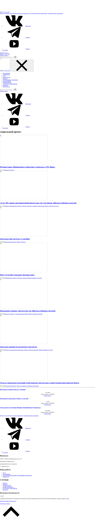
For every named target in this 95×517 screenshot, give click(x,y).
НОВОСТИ (6, 476)
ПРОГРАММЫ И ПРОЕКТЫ (10, 80)
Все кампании (6, 73)
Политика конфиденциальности (8, 501)
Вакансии (5, 85)
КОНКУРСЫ (6, 74)
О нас (4, 76)
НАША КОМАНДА (8, 487)
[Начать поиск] (15, 57)
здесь (67, 498)
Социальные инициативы (21, 314)
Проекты (5, 484)
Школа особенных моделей (52, 206)
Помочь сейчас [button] (4, 52)
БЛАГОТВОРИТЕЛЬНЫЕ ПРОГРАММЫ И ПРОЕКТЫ (17, 475)
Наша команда (6, 77)
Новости (5, 78)
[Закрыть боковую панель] (21, 65)
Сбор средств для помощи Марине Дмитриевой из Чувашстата (20, 407)
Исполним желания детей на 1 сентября (13, 389)
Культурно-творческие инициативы (14, 350)
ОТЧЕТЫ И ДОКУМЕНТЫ (10, 84)
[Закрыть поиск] (0, 59)
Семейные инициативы (38, 206)
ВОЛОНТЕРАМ (7, 82)
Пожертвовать (47, 395)
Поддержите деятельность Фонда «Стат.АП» (14, 398)
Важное (7, 170)
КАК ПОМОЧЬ (7, 81)
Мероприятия (13, 206)
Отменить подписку (5, 503)
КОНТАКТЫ (6, 86)
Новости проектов (27, 206)
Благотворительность (10, 242)
